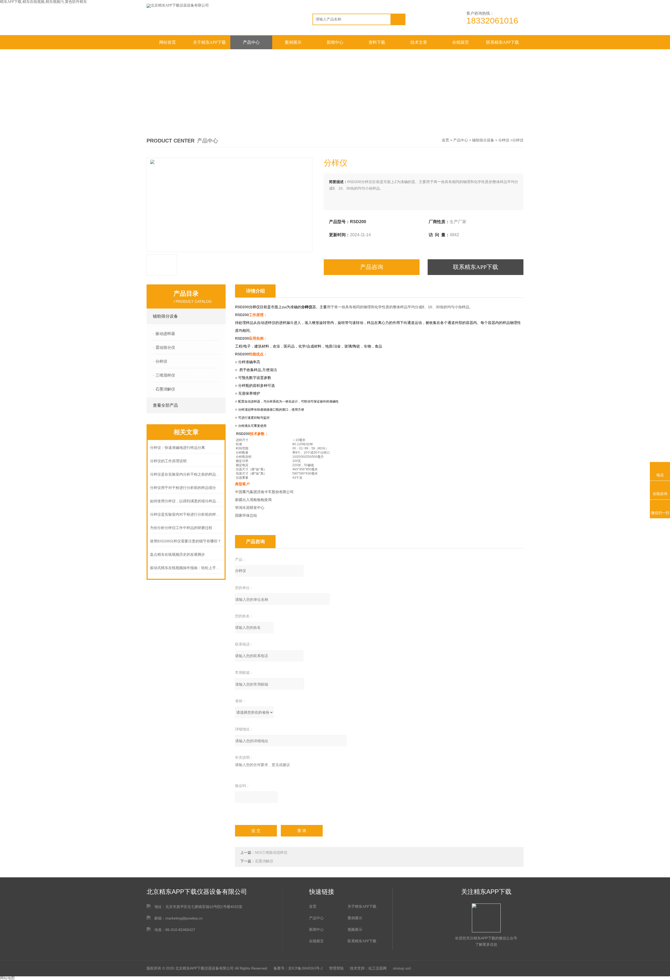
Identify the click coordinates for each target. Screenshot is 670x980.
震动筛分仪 (165, 347)
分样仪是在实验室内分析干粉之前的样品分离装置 (186, 474)
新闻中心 (335, 42)
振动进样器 (165, 334)
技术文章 (418, 42)
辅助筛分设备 (483, 140)
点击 (218, 316)
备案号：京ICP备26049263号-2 (298, 968)
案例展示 (293, 42)
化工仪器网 (377, 968)
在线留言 (460, 42)
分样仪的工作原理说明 (168, 461)
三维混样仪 (165, 375)
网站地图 (7, 978)
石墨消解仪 (264, 861)
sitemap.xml (402, 968)
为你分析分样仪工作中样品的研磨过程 (181, 528)
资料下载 (376, 42)
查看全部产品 (165, 405)
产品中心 (251, 42)
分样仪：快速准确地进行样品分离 (177, 448)
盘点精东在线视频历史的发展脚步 (177, 555)
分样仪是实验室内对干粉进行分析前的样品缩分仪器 (186, 514)
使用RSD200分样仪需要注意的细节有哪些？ (185, 541)
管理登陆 (336, 968)
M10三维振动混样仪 (271, 853)
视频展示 (355, 930)
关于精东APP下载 (209, 42)
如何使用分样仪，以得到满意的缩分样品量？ (186, 501)
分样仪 (503, 140)
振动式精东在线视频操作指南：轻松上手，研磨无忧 (186, 568)
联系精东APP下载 (502, 42)
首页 (445, 140)
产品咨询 (371, 267)
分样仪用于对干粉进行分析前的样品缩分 (183, 488)
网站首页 (167, 42)
